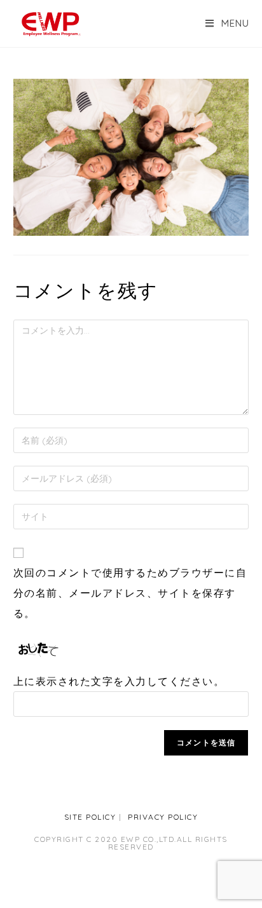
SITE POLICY (90, 817)
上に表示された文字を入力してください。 (119, 681)
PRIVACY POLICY (163, 817)
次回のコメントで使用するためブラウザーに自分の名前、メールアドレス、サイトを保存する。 (130, 593)
